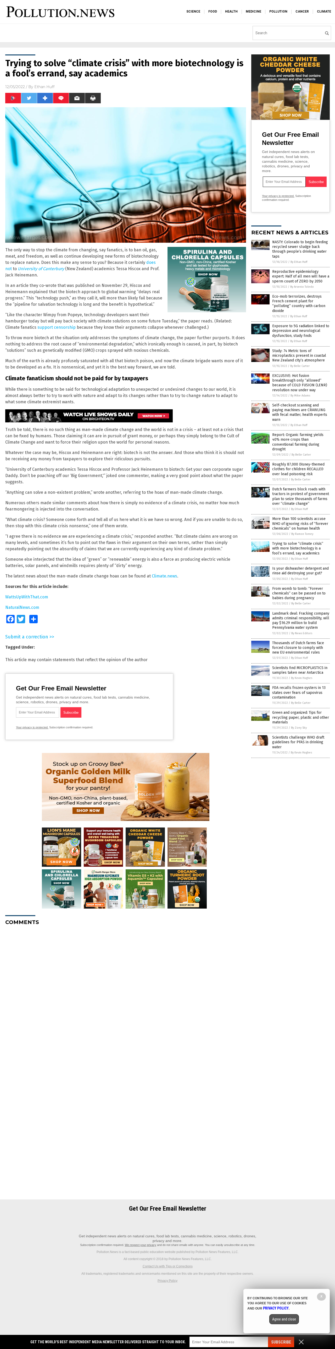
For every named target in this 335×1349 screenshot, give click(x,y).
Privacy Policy (167, 1281)
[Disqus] (125, 994)
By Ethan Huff (299, 262)
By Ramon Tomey (302, 534)
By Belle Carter (300, 366)
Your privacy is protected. (32, 727)
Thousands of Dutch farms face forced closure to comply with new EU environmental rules (298, 648)
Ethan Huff (44, 86)
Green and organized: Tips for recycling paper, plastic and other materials (300, 717)
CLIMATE (324, 11)
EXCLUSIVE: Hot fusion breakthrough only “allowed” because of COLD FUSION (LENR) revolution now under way (299, 382)
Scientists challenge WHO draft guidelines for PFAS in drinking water (298, 742)
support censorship (56, 327)
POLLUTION (278, 11)
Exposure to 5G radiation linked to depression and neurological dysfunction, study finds (300, 331)
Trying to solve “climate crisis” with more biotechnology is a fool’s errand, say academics (297, 548)
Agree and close (284, 1319)
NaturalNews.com (22, 607)
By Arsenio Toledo (302, 286)
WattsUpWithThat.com (26, 596)
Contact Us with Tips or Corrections (168, 1266)
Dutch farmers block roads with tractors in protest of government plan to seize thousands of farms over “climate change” (300, 496)
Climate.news (164, 576)
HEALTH (231, 11)
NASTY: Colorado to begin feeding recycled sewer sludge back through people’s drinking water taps (300, 249)
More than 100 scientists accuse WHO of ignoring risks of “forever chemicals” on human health (300, 523)
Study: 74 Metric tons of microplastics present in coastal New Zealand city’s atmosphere (299, 355)
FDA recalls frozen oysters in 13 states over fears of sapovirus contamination (299, 692)
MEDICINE (253, 11)
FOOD (212, 11)
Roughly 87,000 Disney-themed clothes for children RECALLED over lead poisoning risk (298, 469)
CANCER (302, 11)
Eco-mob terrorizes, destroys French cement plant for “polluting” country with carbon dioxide (298, 303)
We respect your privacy (140, 1244)
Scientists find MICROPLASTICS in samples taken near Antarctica (299, 670)
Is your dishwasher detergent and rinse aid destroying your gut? (300, 570)
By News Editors (301, 633)
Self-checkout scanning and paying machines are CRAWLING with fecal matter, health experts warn (299, 412)
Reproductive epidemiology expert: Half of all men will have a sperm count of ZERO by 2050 (300, 276)
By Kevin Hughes (301, 678)
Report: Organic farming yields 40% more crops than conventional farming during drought (297, 442)
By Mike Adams (300, 395)
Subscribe (281, 1342)
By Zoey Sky (299, 727)
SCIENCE (193, 11)
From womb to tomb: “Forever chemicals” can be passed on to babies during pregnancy (299, 593)
